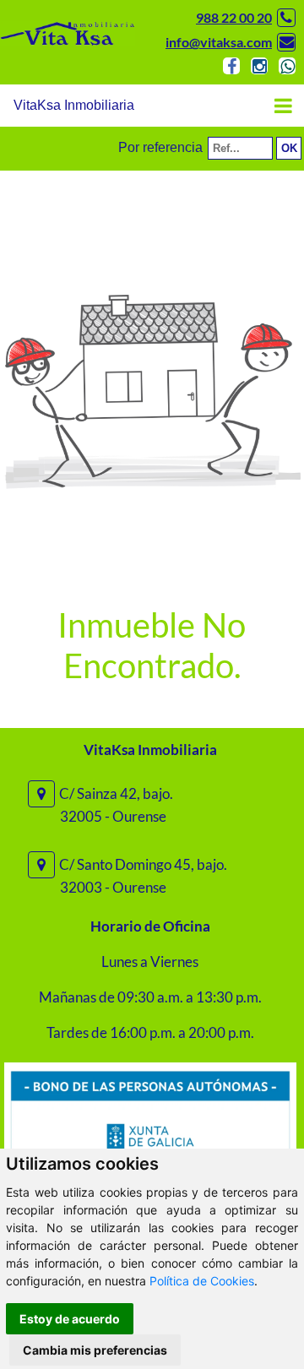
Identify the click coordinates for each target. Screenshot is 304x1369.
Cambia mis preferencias (95, 1350)
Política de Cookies (201, 1281)
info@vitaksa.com (219, 42)
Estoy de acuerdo (69, 1319)
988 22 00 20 (234, 17)
